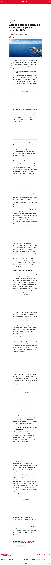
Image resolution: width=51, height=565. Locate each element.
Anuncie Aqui (36, 1)
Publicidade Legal (4, 559)
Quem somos (21, 559)
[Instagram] (47, 555)
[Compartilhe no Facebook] (11, 63)
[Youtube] (44, 555)
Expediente (48, 559)
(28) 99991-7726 (29, 542)
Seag (24, 545)
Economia (13, 20)
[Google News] (49, 555)
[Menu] (2, 2)
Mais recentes (15, 1)
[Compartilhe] (11, 68)
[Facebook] (42, 555)
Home (10, 20)
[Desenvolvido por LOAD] (49, 563)
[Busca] (49, 2)
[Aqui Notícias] (25, 2)
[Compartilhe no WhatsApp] (11, 66)
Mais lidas (8, 1)
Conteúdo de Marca (11, 559)
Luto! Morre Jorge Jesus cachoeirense (28, 109)
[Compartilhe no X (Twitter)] (11, 60)
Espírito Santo (19, 545)
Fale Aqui (41, 1)
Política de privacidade (27, 559)
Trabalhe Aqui (43, 559)
